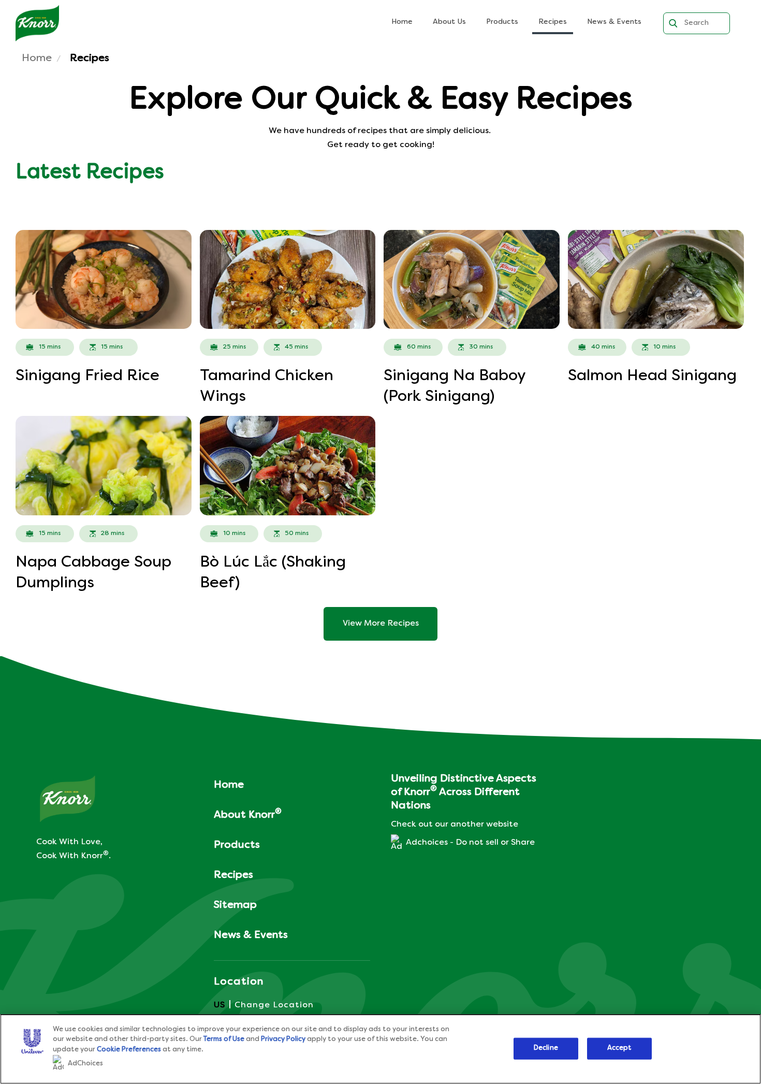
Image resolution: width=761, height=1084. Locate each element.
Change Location (274, 1005)
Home (402, 22)
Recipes (552, 22)
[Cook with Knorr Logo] (67, 798)
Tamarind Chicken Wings (266, 386)
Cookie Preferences (129, 1050)
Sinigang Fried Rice (87, 376)
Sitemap (235, 905)
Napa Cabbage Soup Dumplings (93, 573)
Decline (546, 1048)
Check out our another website (454, 824)
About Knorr (248, 814)
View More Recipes (381, 623)
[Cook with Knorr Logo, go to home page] (37, 23)
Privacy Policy (283, 1039)
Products (502, 22)
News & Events (614, 22)
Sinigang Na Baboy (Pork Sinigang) (454, 386)
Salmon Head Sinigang (652, 376)
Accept (619, 1048)
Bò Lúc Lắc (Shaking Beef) (273, 573)
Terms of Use (223, 1039)
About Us (449, 22)
